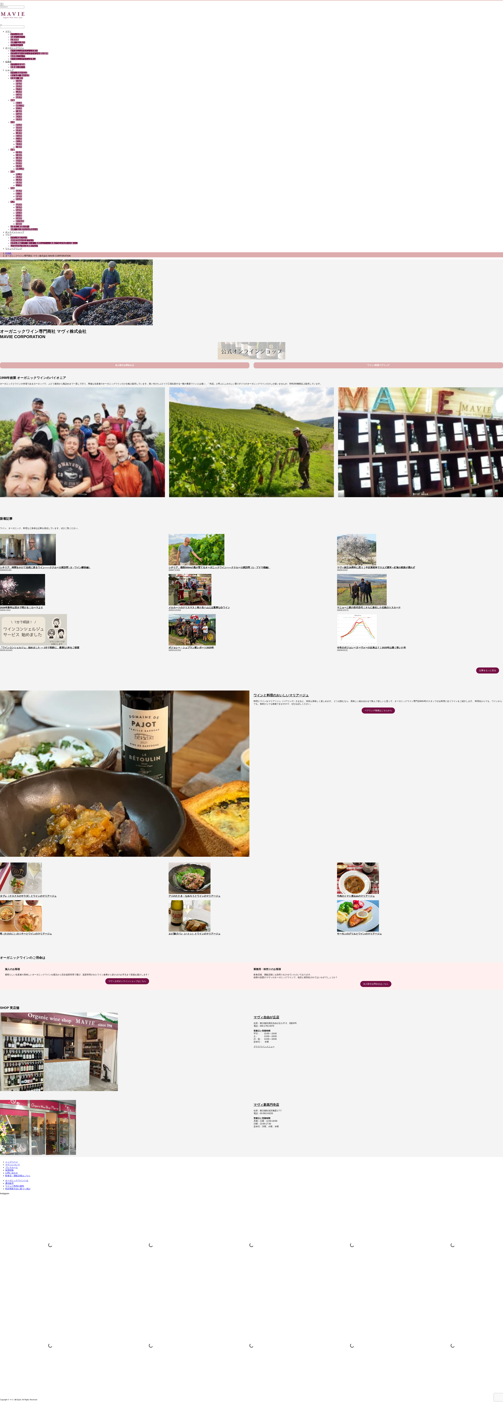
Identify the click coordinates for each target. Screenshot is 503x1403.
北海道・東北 (16, 78)
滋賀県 (19, 163)
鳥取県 (19, 177)
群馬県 (19, 119)
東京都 (19, 103)
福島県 (19, 97)
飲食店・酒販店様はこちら (17, 1176)
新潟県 (19, 136)
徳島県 (19, 191)
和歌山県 (20, 169)
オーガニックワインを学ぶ (23, 59)
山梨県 (19, 133)
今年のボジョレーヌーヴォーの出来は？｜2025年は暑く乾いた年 (371, 647)
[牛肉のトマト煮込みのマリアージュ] (358, 878)
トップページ (11, 1162)
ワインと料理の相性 (14, 1186)
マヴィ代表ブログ (18, 238)
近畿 (12, 150)
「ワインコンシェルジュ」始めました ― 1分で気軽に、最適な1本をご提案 (39, 647)
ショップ (9, 70)
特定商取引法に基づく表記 (17, 1189)
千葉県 (19, 111)
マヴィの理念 (16, 34)
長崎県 (19, 210)
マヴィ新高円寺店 (266, 1104)
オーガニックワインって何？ (24, 51)
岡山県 (19, 174)
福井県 (19, 161)
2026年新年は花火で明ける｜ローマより (21, 607)
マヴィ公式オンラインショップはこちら (127, 981)
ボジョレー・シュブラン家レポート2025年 (191, 647)
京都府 (19, 155)
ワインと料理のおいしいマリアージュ (281, 695)
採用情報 (9, 1170)
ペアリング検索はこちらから (378, 710)
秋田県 (19, 86)
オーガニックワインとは (16, 1180)
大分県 (19, 216)
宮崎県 (19, 218)
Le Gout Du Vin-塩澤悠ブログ (24, 246)
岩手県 (19, 89)
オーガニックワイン (14, 48)
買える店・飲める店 (19, 75)
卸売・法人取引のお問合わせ (24, 229)
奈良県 (19, 166)
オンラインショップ (14, 232)
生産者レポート (17, 67)
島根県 (19, 183)
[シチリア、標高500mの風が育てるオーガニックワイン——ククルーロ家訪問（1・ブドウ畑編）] (196, 550)
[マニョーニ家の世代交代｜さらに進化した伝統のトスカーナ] (362, 590)
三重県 (19, 147)
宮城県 (19, 95)
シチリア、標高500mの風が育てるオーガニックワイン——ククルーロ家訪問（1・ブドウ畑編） (219, 567)
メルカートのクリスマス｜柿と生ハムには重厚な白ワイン (199, 607)
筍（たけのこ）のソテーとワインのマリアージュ (26, 933)
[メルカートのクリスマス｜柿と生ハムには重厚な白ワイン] (190, 590)
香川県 (19, 194)
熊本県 (19, 213)
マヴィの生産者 (17, 64)
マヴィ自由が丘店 (18, 73)
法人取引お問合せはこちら (375, 984)
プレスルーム (16, 45)
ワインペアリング (13, 249)
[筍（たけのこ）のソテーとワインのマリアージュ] (21, 916)
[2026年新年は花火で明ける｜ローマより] (22, 590)
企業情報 (14, 40)
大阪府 (19, 152)
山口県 (19, 185)
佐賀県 (19, 207)
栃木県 (19, 117)
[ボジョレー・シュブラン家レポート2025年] (192, 630)
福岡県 (19, 205)
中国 (12, 172)
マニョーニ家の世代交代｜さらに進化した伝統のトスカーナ (369, 607)
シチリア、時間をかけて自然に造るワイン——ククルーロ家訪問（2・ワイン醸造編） (45, 567)
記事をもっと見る (487, 670)
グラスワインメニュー (264, 1047)
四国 (12, 188)
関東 (12, 100)
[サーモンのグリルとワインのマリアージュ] (358, 916)
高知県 (19, 199)
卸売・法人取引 (17, 42)
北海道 (19, 81)
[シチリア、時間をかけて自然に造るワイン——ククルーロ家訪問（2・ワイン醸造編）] (28, 550)
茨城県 (19, 114)
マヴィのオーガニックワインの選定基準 (29, 53)
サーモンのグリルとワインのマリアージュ (359, 933)
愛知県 (19, 125)
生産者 (8, 62)
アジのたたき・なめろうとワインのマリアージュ (194, 896)
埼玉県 (19, 108)
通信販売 (9, 1183)
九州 (12, 202)
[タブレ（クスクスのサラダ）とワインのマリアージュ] (21, 878)
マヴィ (8, 31)
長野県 (19, 130)
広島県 (19, 180)
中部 (12, 122)
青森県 (19, 84)
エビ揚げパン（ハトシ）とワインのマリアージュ (194, 933)
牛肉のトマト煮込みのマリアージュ (356, 896)
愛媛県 (19, 196)
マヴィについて (12, 1165)
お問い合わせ (11, 1173)
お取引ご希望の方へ (19, 227)
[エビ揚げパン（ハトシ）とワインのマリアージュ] (190, 916)
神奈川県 (20, 106)
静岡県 (19, 128)
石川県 (19, 139)
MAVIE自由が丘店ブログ (22, 240)
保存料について (17, 56)
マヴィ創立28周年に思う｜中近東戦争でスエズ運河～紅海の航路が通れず (376, 567)
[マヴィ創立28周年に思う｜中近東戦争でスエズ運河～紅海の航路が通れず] (356, 550)
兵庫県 (19, 158)
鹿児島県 (20, 221)
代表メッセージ (17, 37)
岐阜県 (19, 144)
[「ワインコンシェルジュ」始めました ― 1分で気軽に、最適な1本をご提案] (33, 630)
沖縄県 (19, 224)
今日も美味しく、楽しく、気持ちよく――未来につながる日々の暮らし (44, 243)
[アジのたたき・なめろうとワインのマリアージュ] (190, 878)
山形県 (19, 92)
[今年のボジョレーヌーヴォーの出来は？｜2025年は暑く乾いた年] (357, 630)
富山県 (19, 141)
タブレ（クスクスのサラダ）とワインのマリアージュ (28, 896)
